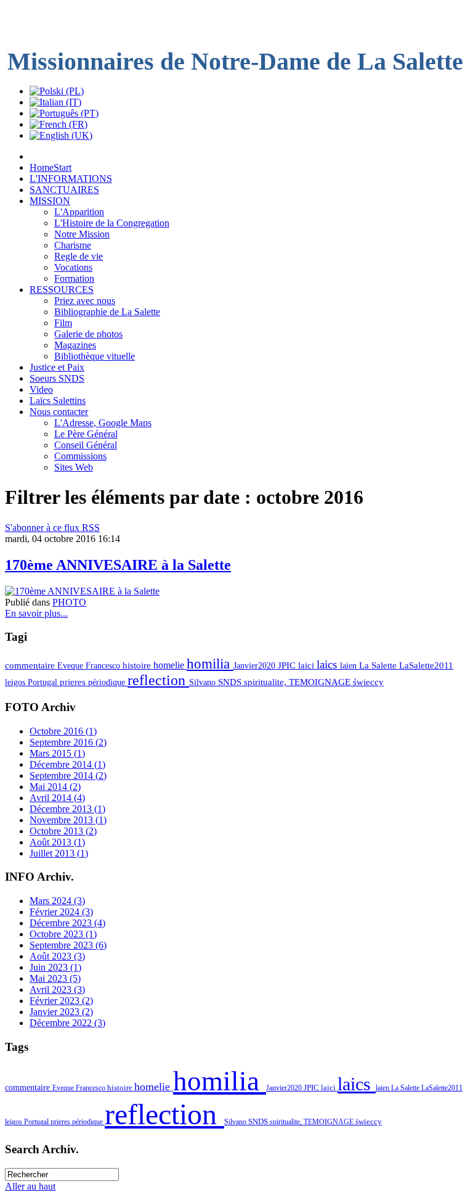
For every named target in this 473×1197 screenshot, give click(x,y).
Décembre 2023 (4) (67, 923)
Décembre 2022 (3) (67, 1023)
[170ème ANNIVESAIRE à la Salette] (82, 591)
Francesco (104, 665)
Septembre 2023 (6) (68, 945)
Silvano (203, 682)
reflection (158, 680)
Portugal (44, 682)
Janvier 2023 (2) (61, 1011)
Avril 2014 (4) (57, 797)
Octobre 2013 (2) (63, 831)
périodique (107, 682)
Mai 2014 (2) (55, 786)
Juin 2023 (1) (55, 967)
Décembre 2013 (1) (67, 809)
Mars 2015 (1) (57, 753)
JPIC (288, 665)
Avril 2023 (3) (57, 989)
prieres (74, 682)
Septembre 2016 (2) (68, 742)
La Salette (379, 665)
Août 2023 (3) (57, 956)
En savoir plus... (36, 613)
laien (349, 665)
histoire (138, 665)
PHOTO (69, 602)
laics (328, 664)
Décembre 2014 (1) (67, 764)
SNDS (231, 682)
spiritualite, (266, 682)
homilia (210, 664)
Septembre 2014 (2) (68, 775)
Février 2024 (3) (61, 912)
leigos (16, 682)
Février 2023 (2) (61, 1000)
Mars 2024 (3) (57, 900)
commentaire (31, 665)
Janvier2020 (255, 665)
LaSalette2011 (426, 665)
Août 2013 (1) (57, 842)
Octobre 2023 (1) (63, 934)
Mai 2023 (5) (55, 978)
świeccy (368, 682)
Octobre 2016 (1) (63, 731)
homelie (170, 665)
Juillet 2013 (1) (59, 853)
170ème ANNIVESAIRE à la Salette (118, 565)
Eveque (71, 665)
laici (307, 665)
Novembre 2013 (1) (68, 820)
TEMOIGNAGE (321, 682)
